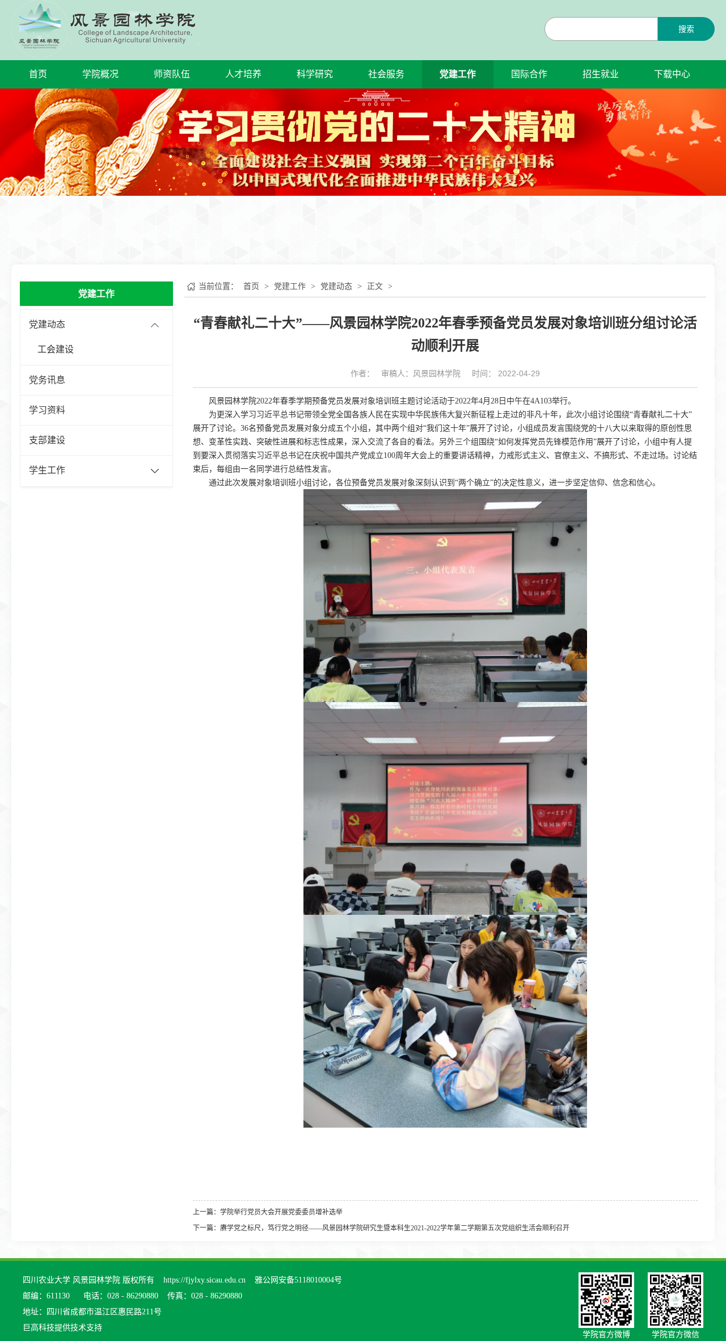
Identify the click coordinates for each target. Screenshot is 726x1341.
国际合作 (529, 74)
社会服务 (386, 74)
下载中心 (672, 74)
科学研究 (315, 74)
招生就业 (601, 74)
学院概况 (100, 74)
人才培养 (243, 74)
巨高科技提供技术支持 (62, 1327)
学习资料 (47, 410)
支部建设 (47, 440)
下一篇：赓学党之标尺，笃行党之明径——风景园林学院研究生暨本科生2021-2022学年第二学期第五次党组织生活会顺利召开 (381, 1228)
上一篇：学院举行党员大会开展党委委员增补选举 (268, 1212)
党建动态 (47, 324)
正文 (375, 286)
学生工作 (47, 470)
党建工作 (458, 74)
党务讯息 (47, 380)
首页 (38, 74)
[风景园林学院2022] (105, 28)
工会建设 (55, 349)
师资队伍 (172, 74)
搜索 (686, 29)
